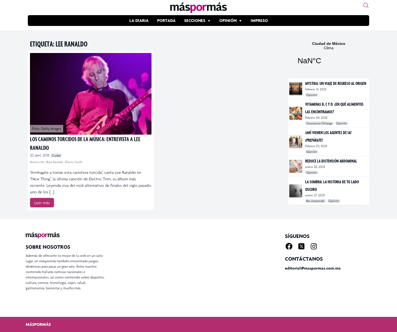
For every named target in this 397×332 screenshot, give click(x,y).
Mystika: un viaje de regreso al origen (335, 83)
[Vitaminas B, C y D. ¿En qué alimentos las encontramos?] (296, 113)
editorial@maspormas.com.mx (313, 268)
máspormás (38, 324)
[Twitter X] (301, 246)
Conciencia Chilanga (319, 123)
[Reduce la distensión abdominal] (296, 166)
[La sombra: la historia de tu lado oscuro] (296, 190)
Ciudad (56, 155)
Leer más (42, 202)
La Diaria (139, 20)
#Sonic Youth (73, 162)
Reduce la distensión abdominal (331, 161)
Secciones (194, 20)
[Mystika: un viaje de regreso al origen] (296, 88)
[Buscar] (366, 5)
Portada (166, 20)
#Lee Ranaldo (55, 162)
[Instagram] (314, 246)
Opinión (228, 20)
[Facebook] (289, 246)
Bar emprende (315, 201)
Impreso (259, 20)
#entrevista (37, 162)
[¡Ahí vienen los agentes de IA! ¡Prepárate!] (296, 141)
